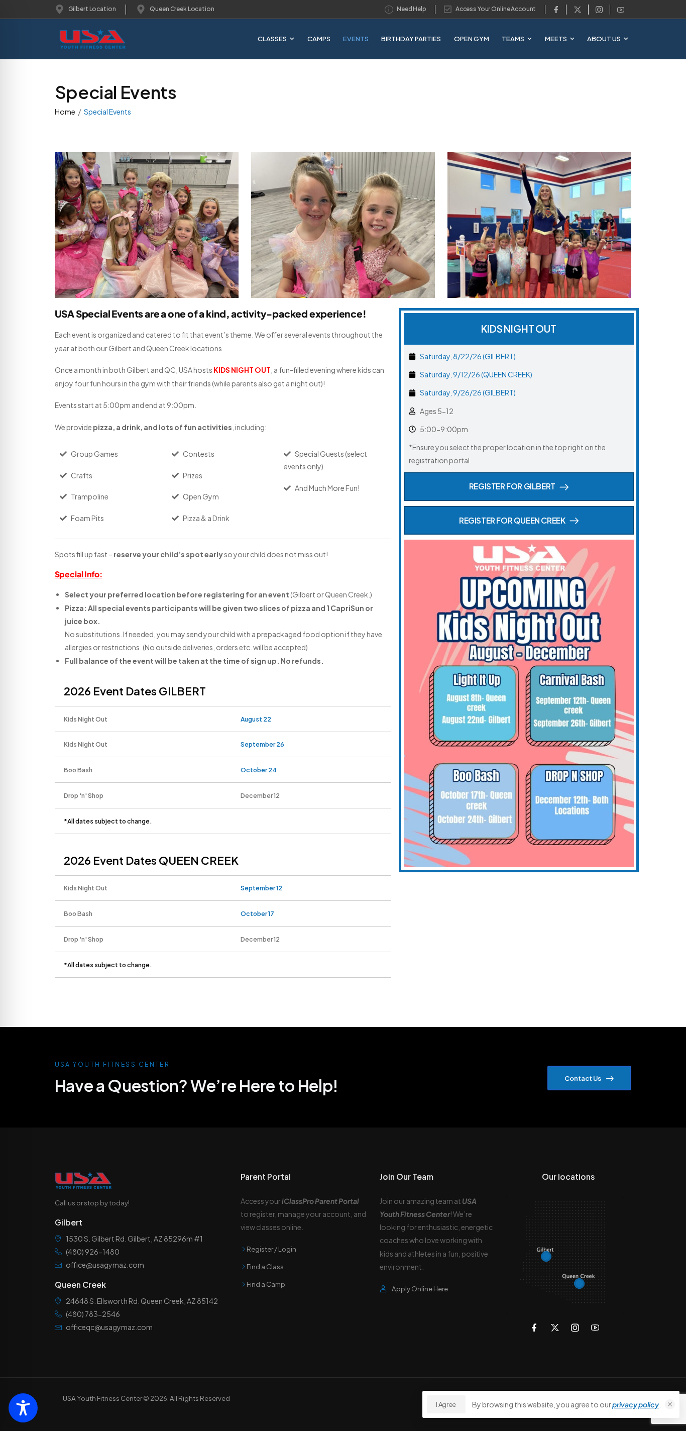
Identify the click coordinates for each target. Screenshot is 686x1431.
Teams (513, 38)
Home (65, 111)
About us (604, 38)
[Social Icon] (555, 9)
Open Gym (471, 38)
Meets (556, 38)
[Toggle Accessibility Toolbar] (23, 1407)
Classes (272, 38)
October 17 (257, 913)
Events (356, 38)
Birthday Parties (411, 38)
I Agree (446, 1404)
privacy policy (635, 1404)
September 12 (261, 888)
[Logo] (84, 39)
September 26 (262, 744)
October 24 (259, 770)
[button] (670, 1404)
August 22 (256, 719)
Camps (318, 38)
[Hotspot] (546, 1256)
